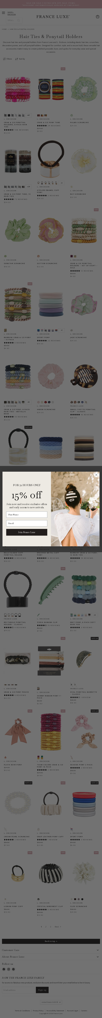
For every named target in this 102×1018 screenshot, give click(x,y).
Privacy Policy (82, 1007)
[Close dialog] (96, 475)
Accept (49, 1014)
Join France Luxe (26, 532)
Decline (77, 1014)
